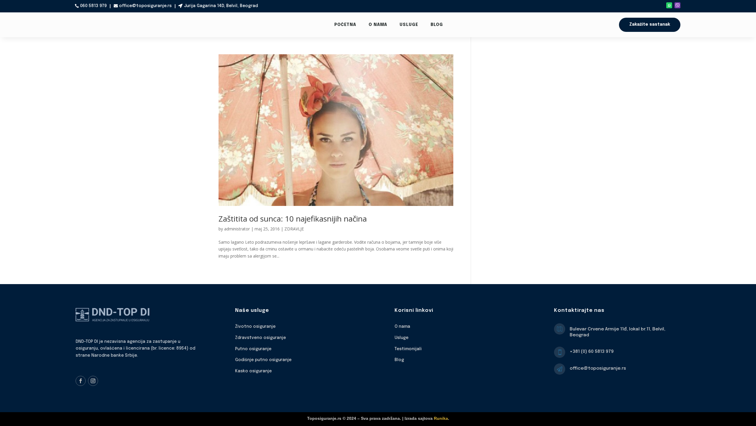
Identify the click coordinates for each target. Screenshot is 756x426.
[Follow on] (677, 5)
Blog (437, 25)
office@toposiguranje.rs (145, 6)
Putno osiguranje (253, 349)
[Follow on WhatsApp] (669, 5)
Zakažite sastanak (649, 24)
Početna (345, 25)
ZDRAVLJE (294, 229)
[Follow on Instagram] (93, 381)
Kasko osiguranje (253, 371)
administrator (237, 229)
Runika (441, 418)
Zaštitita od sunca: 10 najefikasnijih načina (293, 218)
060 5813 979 (93, 6)
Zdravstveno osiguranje (260, 338)
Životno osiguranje (255, 327)
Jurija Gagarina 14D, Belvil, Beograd (221, 6)
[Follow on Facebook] (81, 381)
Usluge (409, 25)
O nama (378, 25)
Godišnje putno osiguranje (263, 360)
